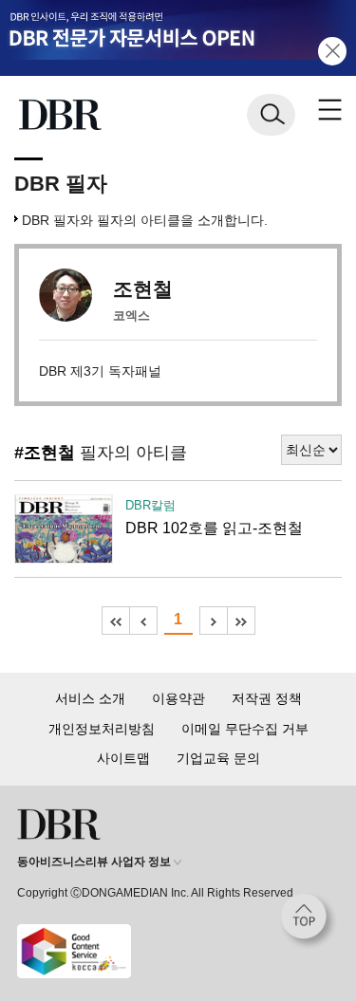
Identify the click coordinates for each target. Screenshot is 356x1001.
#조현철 (44, 452)
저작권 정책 (267, 698)
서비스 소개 (90, 698)
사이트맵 (123, 758)
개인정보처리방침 (101, 728)
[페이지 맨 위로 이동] (308, 921)
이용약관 (178, 698)
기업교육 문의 (218, 758)
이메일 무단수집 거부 (245, 728)
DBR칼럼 (150, 505)
